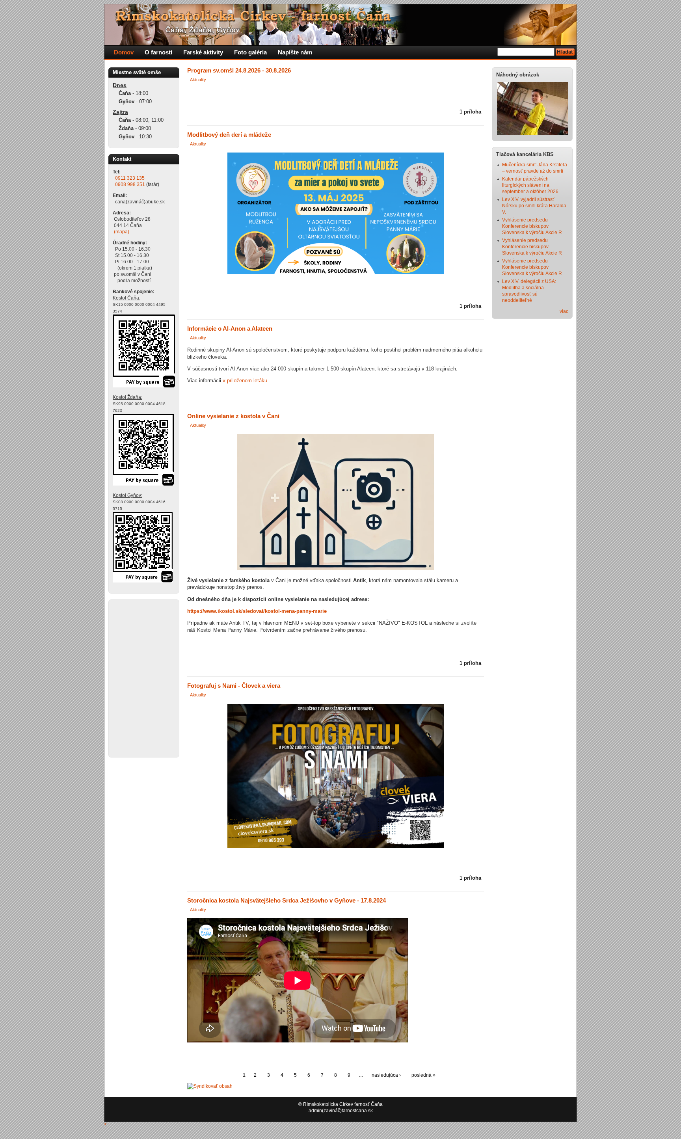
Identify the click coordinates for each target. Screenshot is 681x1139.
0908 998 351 (130, 184)
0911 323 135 (130, 178)
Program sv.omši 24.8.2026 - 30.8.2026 (239, 70)
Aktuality (198, 79)
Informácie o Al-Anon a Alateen (229, 329)
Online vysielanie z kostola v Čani (233, 416)
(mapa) (121, 231)
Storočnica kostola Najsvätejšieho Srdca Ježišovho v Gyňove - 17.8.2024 (286, 900)
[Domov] (256, 44)
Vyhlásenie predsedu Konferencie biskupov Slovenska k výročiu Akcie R (532, 226)
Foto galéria (250, 52)
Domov (124, 52)
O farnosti (158, 52)
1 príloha (470, 112)
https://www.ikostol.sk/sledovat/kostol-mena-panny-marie (257, 611)
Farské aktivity (203, 52)
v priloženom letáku (245, 380)
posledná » (423, 1075)
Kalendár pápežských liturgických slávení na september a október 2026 (530, 185)
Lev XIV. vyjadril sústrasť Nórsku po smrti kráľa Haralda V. (534, 206)
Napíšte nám (295, 52)
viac (564, 311)
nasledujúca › (386, 1075)
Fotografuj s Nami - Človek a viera (233, 686)
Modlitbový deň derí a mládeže (229, 135)
